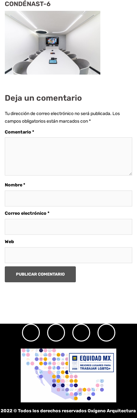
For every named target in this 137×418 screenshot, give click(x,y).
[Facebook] (56, 333)
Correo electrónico (27, 213)
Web (9, 241)
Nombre (15, 185)
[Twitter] (81, 333)
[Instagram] (31, 333)
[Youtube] (106, 333)
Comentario (19, 132)
